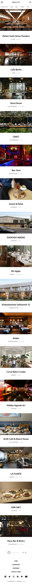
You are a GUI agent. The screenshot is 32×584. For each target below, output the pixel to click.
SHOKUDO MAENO (16, 237)
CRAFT (16, 137)
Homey (20, 207)
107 (23, 552)
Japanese (18, 39)
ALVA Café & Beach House (16, 439)
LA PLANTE (16, 474)
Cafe (21, 140)
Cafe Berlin (16, 69)
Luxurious (21, 341)
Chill (19, 510)
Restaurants (4, 7)
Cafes (11, 7)
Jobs (16, 561)
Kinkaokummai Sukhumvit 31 (16, 305)
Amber (16, 338)
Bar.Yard (16, 170)
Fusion (19, 408)
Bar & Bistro (21, 544)
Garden (19, 375)
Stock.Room (16, 103)
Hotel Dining (21, 106)
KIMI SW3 (16, 507)
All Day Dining (19, 477)
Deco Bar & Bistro (16, 541)
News (28, 7)
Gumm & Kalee (16, 204)
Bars (16, 7)
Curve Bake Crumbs (16, 372)
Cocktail (21, 173)
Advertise (16, 564)
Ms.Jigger (16, 271)
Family (19, 240)
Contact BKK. (16, 572)
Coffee (18, 73)
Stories (22, 7)
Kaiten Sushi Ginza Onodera (16, 36)
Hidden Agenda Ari (16, 405)
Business (16, 568)
